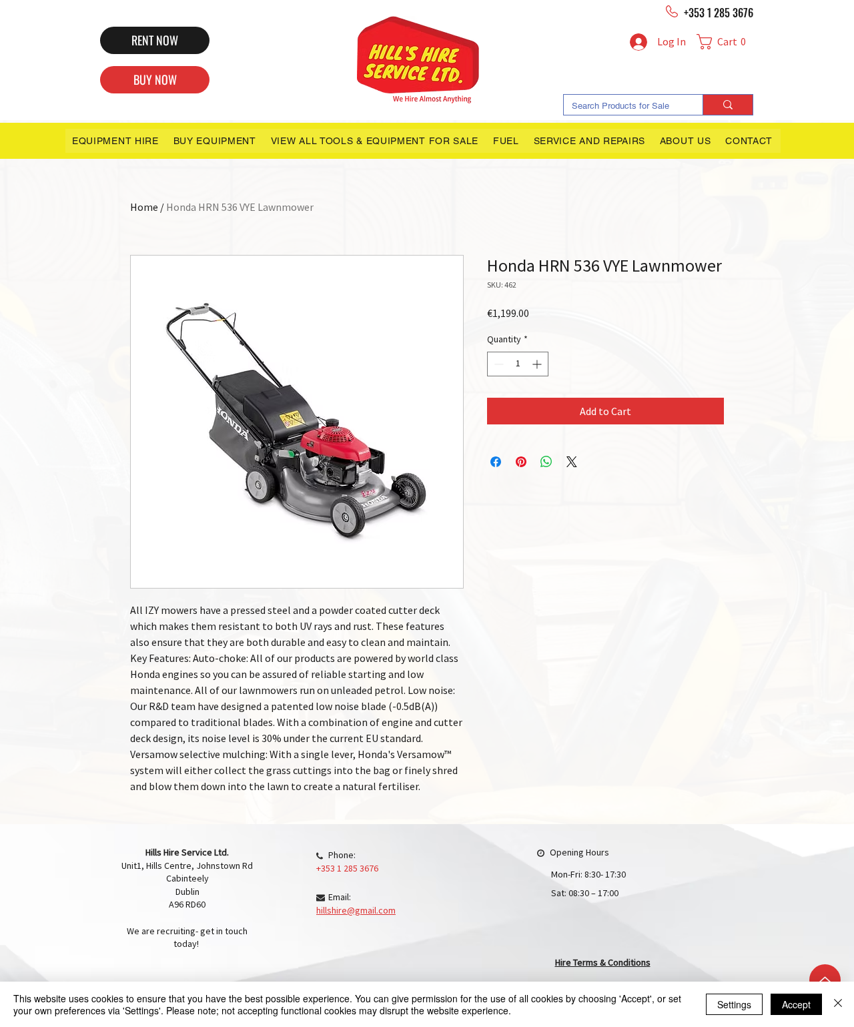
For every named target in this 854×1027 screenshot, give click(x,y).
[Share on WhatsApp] (546, 462)
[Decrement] (497, 364)
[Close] (838, 1004)
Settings (734, 1004)
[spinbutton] (518, 364)
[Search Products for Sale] (728, 105)
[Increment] (538, 364)
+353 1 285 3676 (718, 13)
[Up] (825, 980)
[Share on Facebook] (496, 462)
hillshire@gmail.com (356, 910)
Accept (796, 1004)
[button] (725, 41)
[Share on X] (572, 462)
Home (144, 207)
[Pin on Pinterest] (521, 462)
